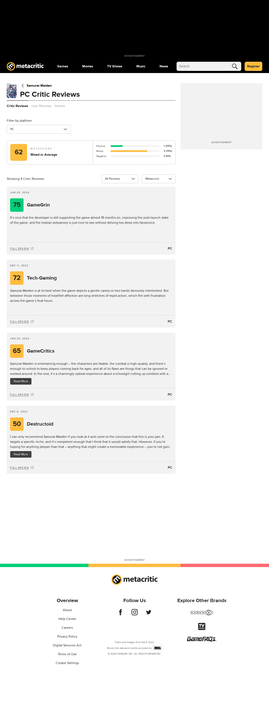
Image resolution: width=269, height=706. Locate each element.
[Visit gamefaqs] (201, 641)
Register (253, 66)
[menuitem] (62, 66)
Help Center (67, 619)
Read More (21, 381)
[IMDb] (157, 648)
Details (60, 106)
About (67, 610)
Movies (87, 66)
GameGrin (31, 205)
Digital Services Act (67, 645)
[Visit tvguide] (201, 629)
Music (140, 66)
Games (62, 66)
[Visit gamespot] (201, 615)
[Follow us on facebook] (120, 614)
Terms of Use (67, 654)
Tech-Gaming (35, 278)
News (164, 66)
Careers (67, 628)
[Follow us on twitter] (148, 614)
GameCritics (33, 351)
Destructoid (33, 424)
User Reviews (41, 106)
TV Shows (114, 66)
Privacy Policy (67, 636)
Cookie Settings (67, 663)
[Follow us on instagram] (134, 614)
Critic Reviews (17, 106)
